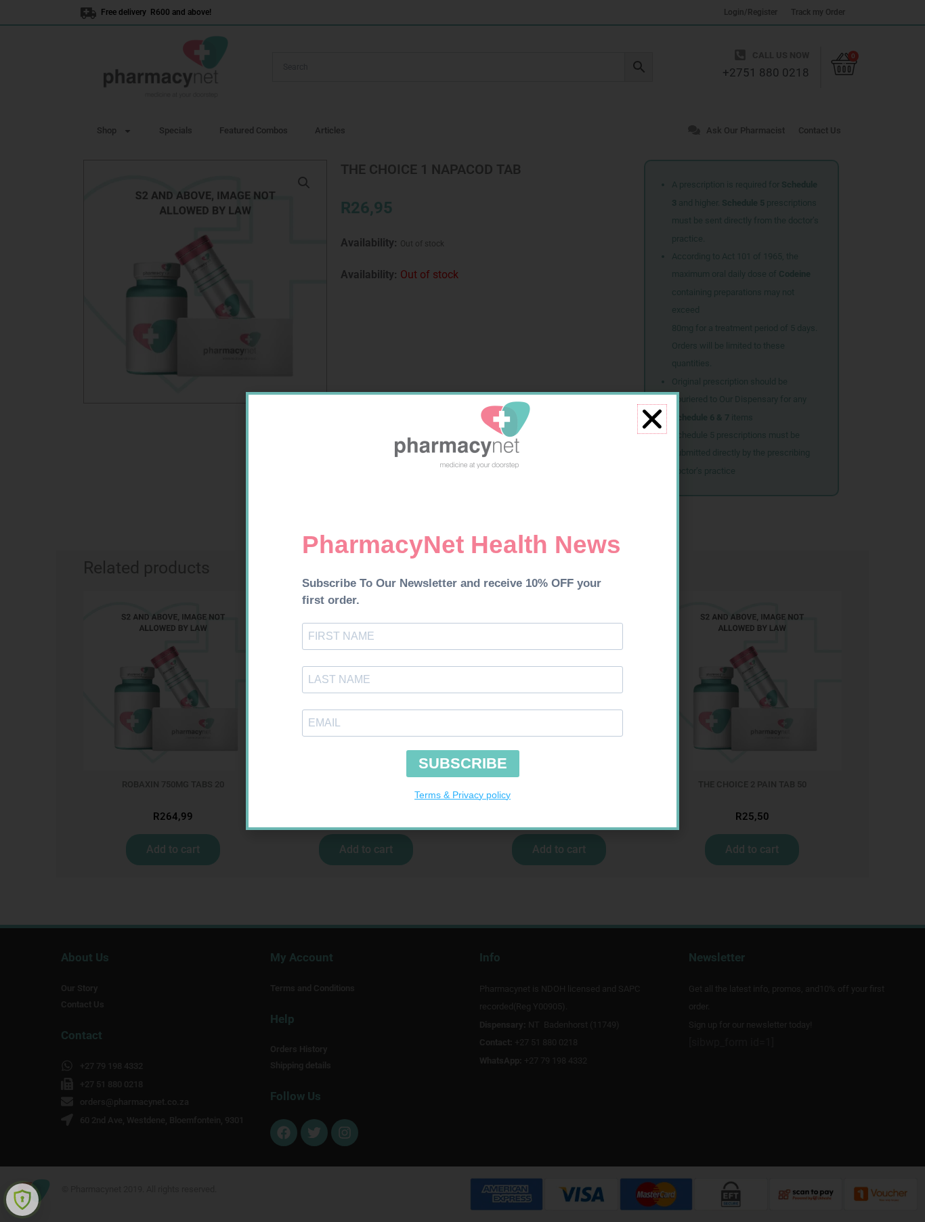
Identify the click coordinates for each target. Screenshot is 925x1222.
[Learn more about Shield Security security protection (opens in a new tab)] (22, 1199)
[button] (652, 419)
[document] (462, 611)
